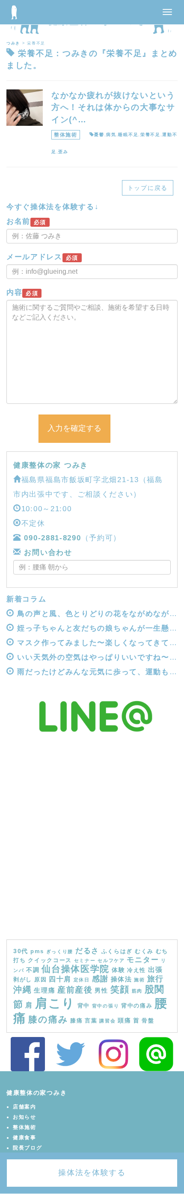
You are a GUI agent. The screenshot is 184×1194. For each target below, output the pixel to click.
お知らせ (24, 1117)
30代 (20, 951)
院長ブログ (27, 1148)
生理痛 (44, 990)
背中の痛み (137, 1006)
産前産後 (75, 989)
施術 (139, 979)
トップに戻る (148, 187)
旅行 (155, 979)
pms (37, 951)
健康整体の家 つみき (50, 465)
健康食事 (24, 1138)
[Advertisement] (92, 843)
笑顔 (120, 989)
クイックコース (50, 960)
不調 (32, 969)
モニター (143, 959)
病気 (111, 134)
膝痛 (76, 1021)
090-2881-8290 (52, 538)
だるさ (87, 950)
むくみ (144, 951)
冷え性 (136, 970)
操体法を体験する (92, 1172)
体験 (118, 969)
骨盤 (148, 1021)
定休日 (82, 979)
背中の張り (105, 1005)
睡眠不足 (128, 134)
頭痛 (124, 1020)
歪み (63, 151)
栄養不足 (150, 134)
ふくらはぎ (117, 951)
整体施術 (65, 135)
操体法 (121, 979)
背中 (83, 1006)
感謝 (100, 979)
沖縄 (22, 989)
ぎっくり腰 (60, 951)
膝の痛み (48, 1019)
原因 (40, 980)
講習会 (107, 1020)
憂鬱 (99, 134)
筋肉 (137, 990)
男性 (101, 990)
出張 (155, 969)
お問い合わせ (46, 552)
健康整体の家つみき (36, 1092)
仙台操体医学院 (76, 969)
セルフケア (111, 960)
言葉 (91, 1021)
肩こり (55, 1003)
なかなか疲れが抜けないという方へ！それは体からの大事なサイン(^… (113, 107)
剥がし (22, 980)
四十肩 (60, 979)
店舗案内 (24, 1107)
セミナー (85, 960)
